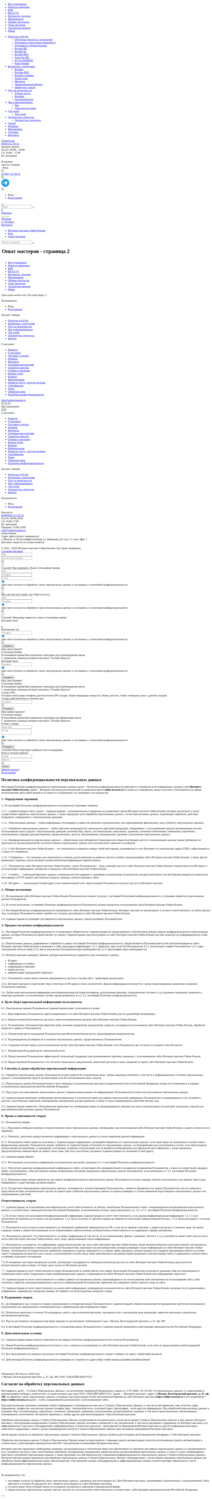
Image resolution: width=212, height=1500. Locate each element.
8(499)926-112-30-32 (12, 515)
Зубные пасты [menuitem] (22, 93)
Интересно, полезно (19, 274)
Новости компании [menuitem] (19, 7)
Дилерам (6, 218)
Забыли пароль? (10, 769)
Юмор (11, 289)
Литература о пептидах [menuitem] (21, 117)
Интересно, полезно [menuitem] (19, 16)
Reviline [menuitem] (19, 69)
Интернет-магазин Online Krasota (26, 230)
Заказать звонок (10, 146)
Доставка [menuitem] (13, 132)
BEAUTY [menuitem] (13, 13)
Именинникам (16, 379)
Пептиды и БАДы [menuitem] (18, 36)
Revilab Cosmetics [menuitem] (24, 75)
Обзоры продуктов (18, 280)
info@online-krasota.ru (13, 400)
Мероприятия (15, 277)
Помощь (12, 358)
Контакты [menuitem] (13, 135)
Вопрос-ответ (15, 373)
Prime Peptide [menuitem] (22, 63)
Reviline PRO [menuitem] (22, 72)
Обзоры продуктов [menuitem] (18, 22)
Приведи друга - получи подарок (26, 382)
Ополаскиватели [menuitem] (24, 99)
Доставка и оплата (18, 355)
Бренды (12, 338)
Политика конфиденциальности (26, 394)
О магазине (14, 352)
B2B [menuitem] (10, 10)
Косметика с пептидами (21, 323)
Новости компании (19, 265)
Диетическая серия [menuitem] (25, 108)
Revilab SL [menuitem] (20, 51)
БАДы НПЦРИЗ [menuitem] (24, 60)
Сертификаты (16, 385)
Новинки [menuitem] (13, 126)
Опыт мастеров (16, 236)
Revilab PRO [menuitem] (22, 54)
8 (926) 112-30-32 (10, 174)
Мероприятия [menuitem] (15, 19)
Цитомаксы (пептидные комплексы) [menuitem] (35, 42)
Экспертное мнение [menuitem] (19, 28)
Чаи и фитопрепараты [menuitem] (20, 102)
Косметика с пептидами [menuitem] (21, 66)
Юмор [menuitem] (11, 31)
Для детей (13, 332)
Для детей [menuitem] (13, 111)
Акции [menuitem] (12, 123)
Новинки (6, 213)
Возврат (12, 376)
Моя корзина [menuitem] (15, 129)
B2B (10, 268)
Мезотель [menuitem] (20, 81)
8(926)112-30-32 (10, 143)
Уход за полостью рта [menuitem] (20, 90)
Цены (11, 388)
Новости (13, 349)
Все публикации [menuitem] (17, 4)
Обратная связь (16, 391)
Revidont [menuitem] (19, 96)
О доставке (7, 221)
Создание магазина (12, 551)
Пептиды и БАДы (18, 320)
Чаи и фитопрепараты (20, 329)
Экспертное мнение (19, 286)
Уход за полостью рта (20, 326)
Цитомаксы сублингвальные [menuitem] (31, 45)
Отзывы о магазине (19, 370)
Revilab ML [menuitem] (21, 48)
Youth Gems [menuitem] (21, 78)
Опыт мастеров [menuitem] (16, 25)
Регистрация (15, 197)
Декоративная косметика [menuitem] (29, 84)
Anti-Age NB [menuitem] (22, 57)
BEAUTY (13, 271)
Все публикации (17, 262)
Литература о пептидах (21, 335)
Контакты (6, 224)
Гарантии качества (18, 367)
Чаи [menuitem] (17, 105)
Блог (10, 233)
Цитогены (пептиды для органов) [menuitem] (34, 39)
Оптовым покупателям (21, 364)
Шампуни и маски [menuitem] (25, 87)
